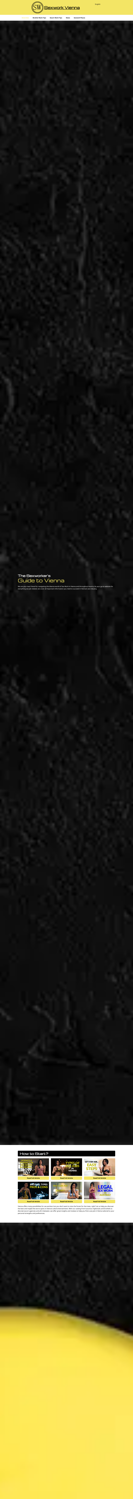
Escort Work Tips (56, 18)
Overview (25, 18)
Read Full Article (33, 1178)
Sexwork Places (79, 18)
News (68, 18)
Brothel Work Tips (39, 18)
